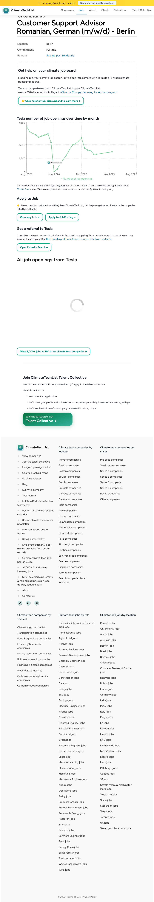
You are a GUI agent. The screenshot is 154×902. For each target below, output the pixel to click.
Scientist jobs (66, 830)
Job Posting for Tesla (31, 16)
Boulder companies (69, 476)
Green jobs (65, 739)
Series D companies (111, 487)
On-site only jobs (110, 628)
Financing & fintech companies (34, 664)
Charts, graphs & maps (35, 472)
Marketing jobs (67, 773)
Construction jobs (69, 677)
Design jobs (65, 689)
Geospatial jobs (68, 734)
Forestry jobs (66, 717)
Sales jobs (64, 824)
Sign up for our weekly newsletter (97, 3)
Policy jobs (65, 796)
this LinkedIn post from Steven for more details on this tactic (78, 239)
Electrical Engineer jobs (72, 705)
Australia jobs (108, 639)
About (93, 10)
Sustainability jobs (69, 852)
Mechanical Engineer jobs (73, 779)
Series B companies (111, 476)
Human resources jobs (71, 751)
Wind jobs (64, 869)
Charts (105, 10)
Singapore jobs (108, 794)
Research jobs (67, 818)
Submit (120, 10)
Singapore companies (71, 566)
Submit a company (33, 489)
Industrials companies (29, 670)
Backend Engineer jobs (71, 649)
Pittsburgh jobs (108, 768)
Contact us (23, 189)
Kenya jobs (106, 717)
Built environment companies (33, 659)
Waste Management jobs (73, 863)
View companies (31, 455)
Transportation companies (32, 632)
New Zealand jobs (110, 751)
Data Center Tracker (33, 538)
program (89, 92)
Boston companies (69, 470)
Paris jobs (105, 762)
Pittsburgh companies (71, 544)
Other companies (110, 499)
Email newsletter (31, 478)
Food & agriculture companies (34, 638)
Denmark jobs (108, 677)
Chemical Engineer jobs (72, 660)
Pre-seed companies (111, 459)
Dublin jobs (106, 683)
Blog (24, 484)
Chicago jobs (107, 662)
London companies (69, 516)
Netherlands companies (72, 527)
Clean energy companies (31, 627)
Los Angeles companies (72, 521)
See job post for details (60, 55)
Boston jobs (107, 645)
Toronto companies (70, 572)
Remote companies (70, 459)
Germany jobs (108, 694)
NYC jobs (105, 739)
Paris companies (68, 538)
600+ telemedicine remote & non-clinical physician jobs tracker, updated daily (35, 580)
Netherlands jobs (110, 745)
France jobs (106, 689)
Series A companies (111, 470)
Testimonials (29, 495)
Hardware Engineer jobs (72, 745)
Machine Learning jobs (71, 762)
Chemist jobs (66, 666)
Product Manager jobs (71, 801)
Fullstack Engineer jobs (72, 728)
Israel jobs (106, 705)
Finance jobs (66, 711)
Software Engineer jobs (72, 835)
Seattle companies (69, 561)
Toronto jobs (107, 816)
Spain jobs (106, 800)
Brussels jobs (107, 656)
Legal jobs (64, 756)
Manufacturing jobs (70, 768)
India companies (68, 504)
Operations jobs (68, 790)
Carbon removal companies (33, 685)
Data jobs (64, 683)
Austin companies (69, 465)
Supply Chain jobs (69, 847)
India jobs (105, 700)
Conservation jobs (69, 672)
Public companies (110, 493)
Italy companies (68, 510)
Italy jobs (105, 711)
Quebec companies (70, 549)
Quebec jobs (107, 773)
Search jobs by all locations (115, 828)
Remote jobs (107, 623)
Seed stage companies (113, 465)
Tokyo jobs (106, 811)
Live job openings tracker (36, 467)
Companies (67, 10)
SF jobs (104, 779)
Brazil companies (68, 482)
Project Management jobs (73, 807)
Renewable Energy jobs (72, 813)
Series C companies (111, 482)
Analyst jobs (66, 643)
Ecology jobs (66, 700)
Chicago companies (70, 493)
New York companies (71, 533)
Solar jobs (64, 841)
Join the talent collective (36, 461)
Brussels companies (70, 487)
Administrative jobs (70, 632)
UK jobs (104, 822)
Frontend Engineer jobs (72, 722)
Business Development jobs (74, 655)
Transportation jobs (70, 858)
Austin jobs (106, 634)
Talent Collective (142, 10)
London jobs (107, 728)
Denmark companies (70, 499)
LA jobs (104, 722)
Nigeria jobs (107, 756)
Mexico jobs (107, 734)
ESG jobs (64, 694)
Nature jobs (65, 784)
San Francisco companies (73, 555)
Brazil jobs (106, 651)
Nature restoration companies (34, 653)
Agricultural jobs (68, 638)
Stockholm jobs (109, 805)
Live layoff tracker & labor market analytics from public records (34, 548)
